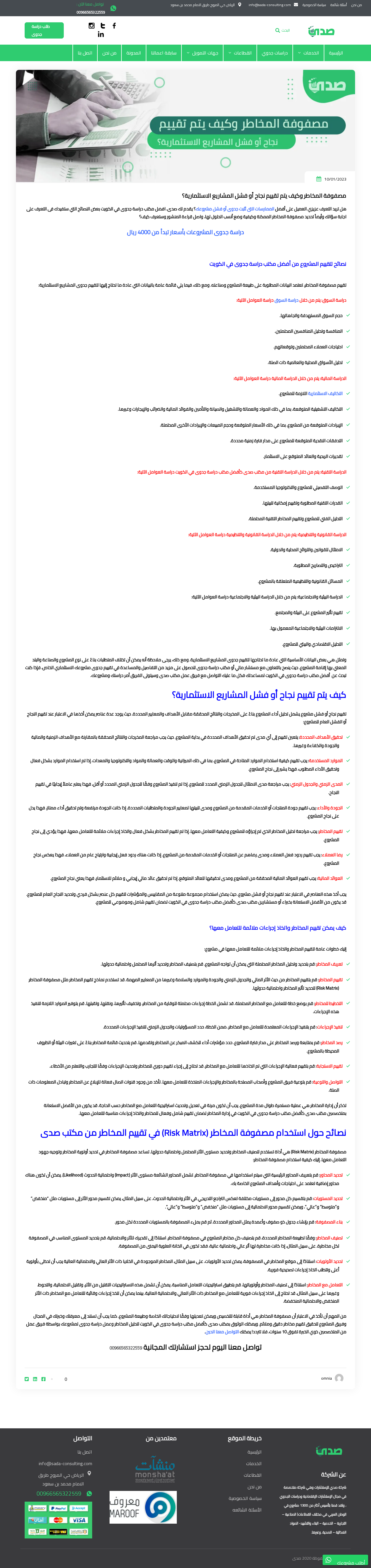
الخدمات (311, 52)
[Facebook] (43, 1379)
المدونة (133, 52)
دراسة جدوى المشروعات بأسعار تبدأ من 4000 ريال (185, 232)
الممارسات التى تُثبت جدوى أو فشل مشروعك (235, 209)
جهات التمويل (205, 52)
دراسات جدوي (275, 52)
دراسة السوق (286, 300)
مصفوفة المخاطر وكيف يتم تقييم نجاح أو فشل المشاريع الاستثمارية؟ (264, 195)
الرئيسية (336, 52)
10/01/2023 (335, 179)
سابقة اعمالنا (164, 52)
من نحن (109, 52)
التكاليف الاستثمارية (325, 393)
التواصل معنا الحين (222, 1331)
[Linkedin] (35, 1379)
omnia (326, 1378)
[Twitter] (27, 1379)
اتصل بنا (85, 52)
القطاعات (243, 52)
